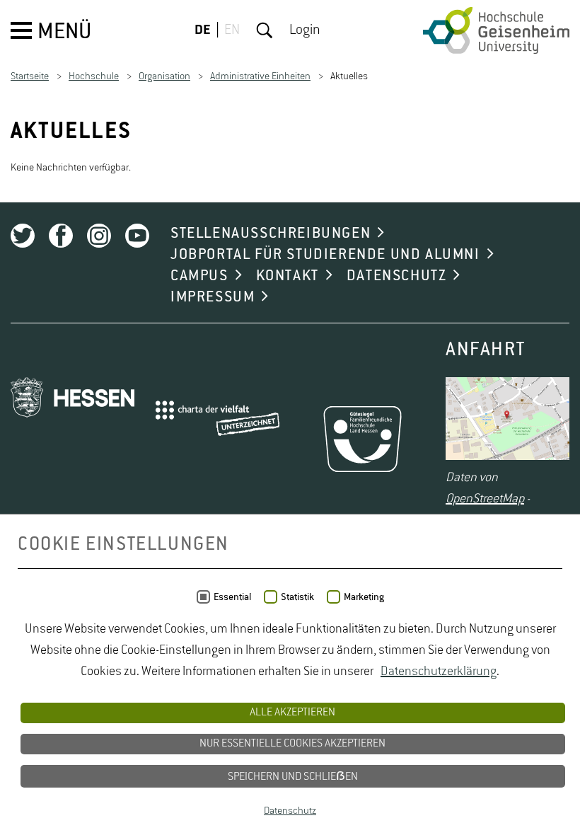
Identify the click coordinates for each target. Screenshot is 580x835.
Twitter (23, 236)
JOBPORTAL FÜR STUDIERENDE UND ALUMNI (325, 254)
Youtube (137, 236)
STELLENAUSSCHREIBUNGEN (270, 233)
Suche (264, 30)
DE (203, 30)
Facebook (61, 236)
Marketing (364, 597)
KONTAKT (287, 275)
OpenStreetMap (485, 499)
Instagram (99, 236)
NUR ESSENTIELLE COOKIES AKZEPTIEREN (292, 743)
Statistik (297, 597)
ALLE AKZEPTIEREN (292, 712)
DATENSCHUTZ (397, 275)
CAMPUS (199, 275)
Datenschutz (290, 811)
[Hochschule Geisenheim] (496, 30)
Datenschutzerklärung (439, 671)
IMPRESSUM (212, 297)
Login (304, 30)
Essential (232, 597)
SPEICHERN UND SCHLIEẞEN (293, 777)
